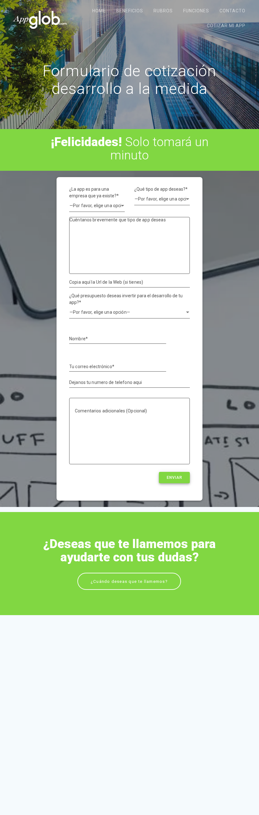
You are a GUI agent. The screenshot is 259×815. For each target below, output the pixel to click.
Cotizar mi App (226, 25)
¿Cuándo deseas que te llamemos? (129, 581)
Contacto (232, 10)
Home (99, 10)
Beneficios (129, 10)
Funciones (196, 10)
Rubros (163, 10)
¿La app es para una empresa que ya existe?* (94, 192)
